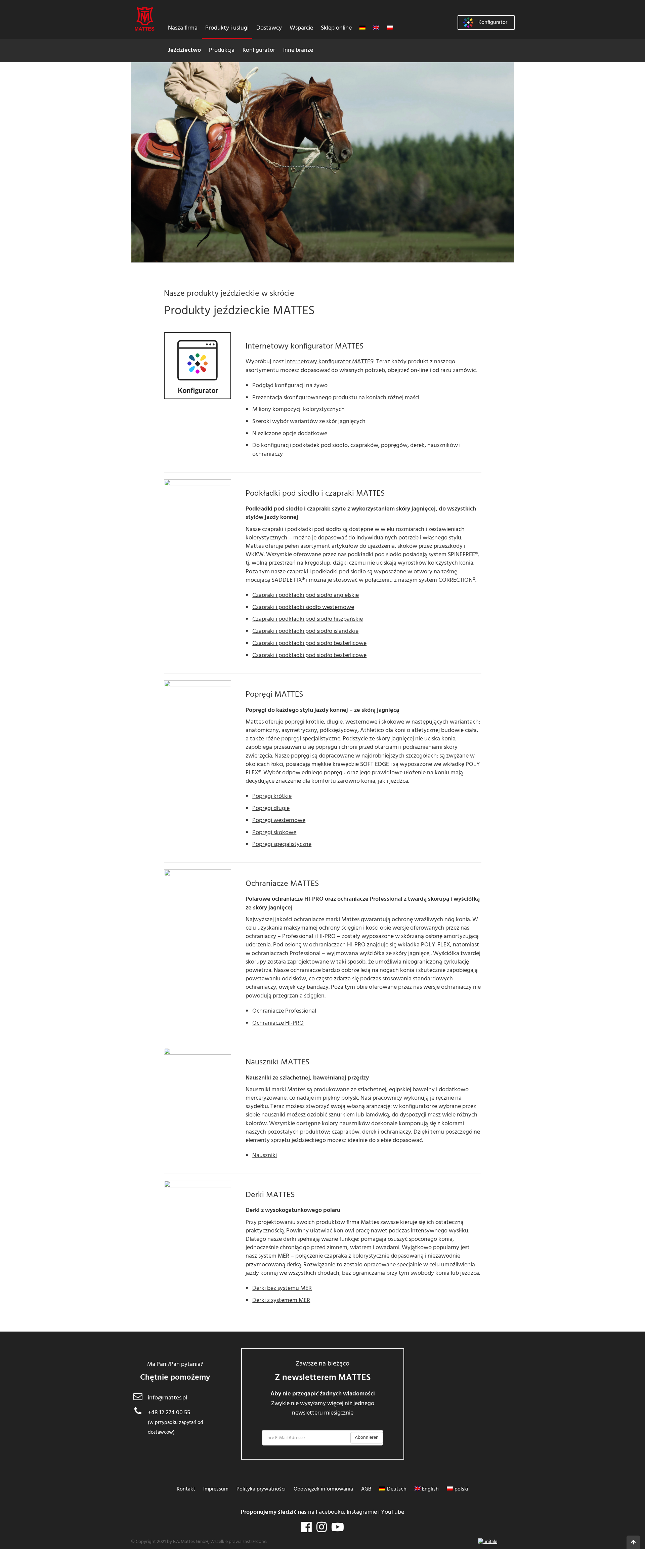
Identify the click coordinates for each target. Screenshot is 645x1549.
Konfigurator (259, 50)
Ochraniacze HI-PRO (278, 1023)
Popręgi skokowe (274, 833)
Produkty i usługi (227, 28)
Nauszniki (264, 1155)
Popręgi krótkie (272, 796)
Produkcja (221, 50)
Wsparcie (301, 28)
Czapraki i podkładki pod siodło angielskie (305, 595)
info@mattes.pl (167, 1398)
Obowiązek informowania (323, 1489)
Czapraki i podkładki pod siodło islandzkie (305, 631)
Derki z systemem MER (281, 1300)
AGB (366, 1489)
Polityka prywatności (261, 1489)
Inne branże (298, 50)
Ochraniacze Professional (284, 1011)
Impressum (215, 1489)
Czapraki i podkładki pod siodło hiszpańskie (307, 619)
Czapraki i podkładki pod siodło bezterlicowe (309, 643)
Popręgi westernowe (278, 820)
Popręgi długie (271, 808)
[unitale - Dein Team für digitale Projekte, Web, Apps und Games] (487, 1542)
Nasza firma (183, 28)
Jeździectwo (184, 50)
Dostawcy (269, 28)
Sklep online (336, 28)
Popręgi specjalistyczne (281, 844)
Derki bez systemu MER (282, 1288)
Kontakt (186, 1489)
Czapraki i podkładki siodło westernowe (303, 607)
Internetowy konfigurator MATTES (329, 362)
